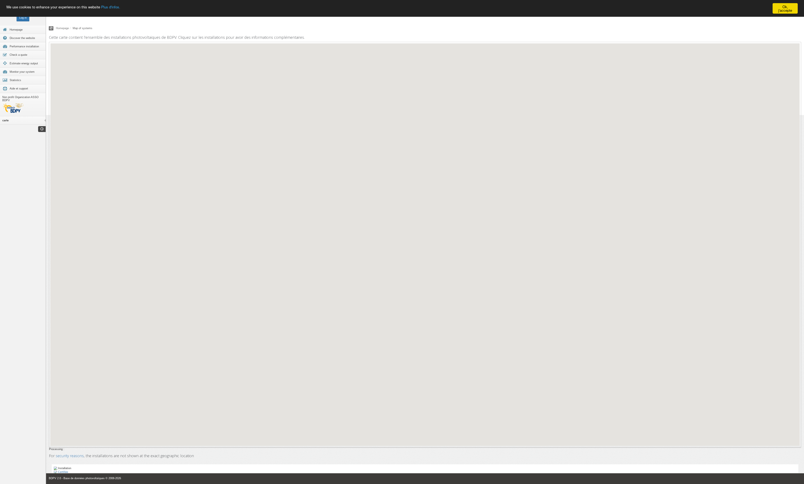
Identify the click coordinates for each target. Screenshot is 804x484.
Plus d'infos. (110, 6)
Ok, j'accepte (785, 8)
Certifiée (63, 472)
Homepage (62, 28)
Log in (23, 17)
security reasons (70, 455)
